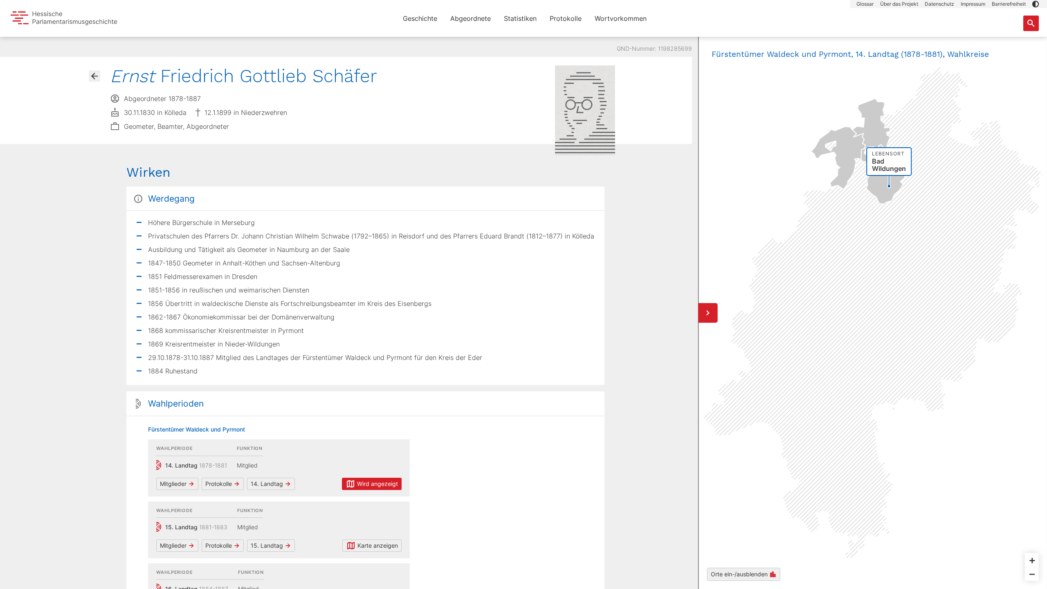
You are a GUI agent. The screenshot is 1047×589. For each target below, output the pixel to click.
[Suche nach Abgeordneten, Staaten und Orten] (1031, 23)
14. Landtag (267, 483)
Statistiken (520, 18)
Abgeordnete (470, 18)
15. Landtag (267, 545)
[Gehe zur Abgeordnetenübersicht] (94, 76)
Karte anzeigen (377, 545)
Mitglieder (173, 483)
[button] (1035, 4)
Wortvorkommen (621, 18)
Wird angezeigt (377, 483)
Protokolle (566, 18)
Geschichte (420, 18)
